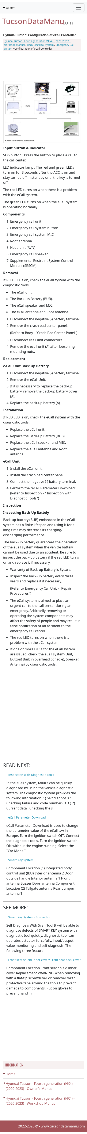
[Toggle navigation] (78, 7)
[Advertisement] (42, 65)
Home (9, 7)
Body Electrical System (40, 45)
